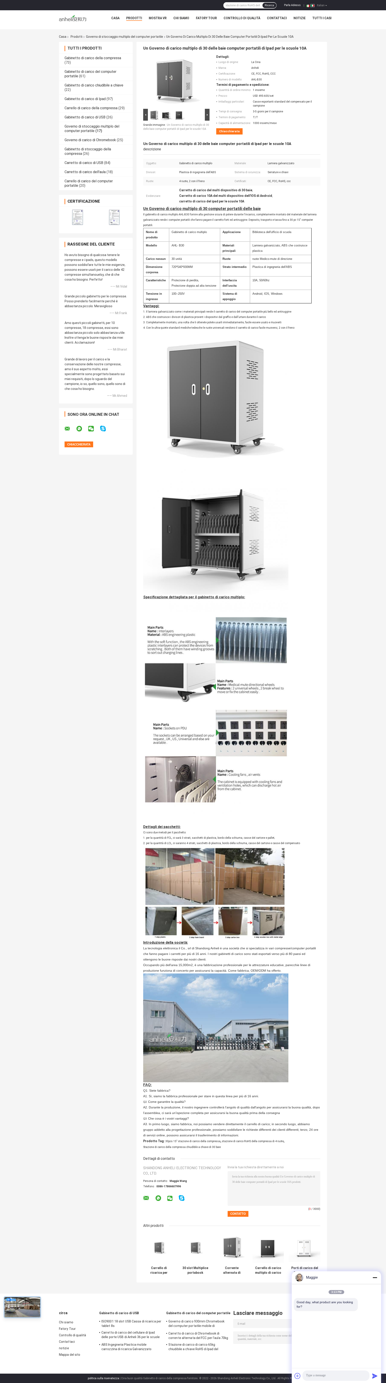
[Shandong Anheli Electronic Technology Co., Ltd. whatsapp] (82, 429)
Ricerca (269, 5)
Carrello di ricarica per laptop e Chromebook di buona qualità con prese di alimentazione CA (159, 1270)
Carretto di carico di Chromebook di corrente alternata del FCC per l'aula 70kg (198, 1336)
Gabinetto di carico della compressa (93, 58)
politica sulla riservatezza (103, 1378)
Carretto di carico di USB (84, 163)
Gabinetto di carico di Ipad (85, 99)
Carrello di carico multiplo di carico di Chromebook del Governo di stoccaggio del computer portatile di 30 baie (268, 1270)
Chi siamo (181, 18)
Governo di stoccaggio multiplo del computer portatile (124, 36)
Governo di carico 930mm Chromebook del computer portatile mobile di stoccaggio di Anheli (196, 1324)
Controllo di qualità (242, 18)
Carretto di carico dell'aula (85, 172)
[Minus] (375, 1277)
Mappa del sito (69, 1354)
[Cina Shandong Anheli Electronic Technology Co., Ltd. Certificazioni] (77, 217)
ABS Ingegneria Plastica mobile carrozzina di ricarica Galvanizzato (126, 1347)
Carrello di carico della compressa (91, 108)
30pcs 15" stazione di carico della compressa (192, 1141)
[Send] (374, 1376)
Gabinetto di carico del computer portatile (198, 1313)
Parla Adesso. (292, 5)
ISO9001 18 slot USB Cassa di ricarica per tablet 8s (131, 1324)
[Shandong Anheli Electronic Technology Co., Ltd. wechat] (93, 429)
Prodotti (134, 18)
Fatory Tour (206, 18)
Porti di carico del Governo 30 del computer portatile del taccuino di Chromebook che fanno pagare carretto (304, 1270)
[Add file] (297, 1376)
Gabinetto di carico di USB (85, 117)
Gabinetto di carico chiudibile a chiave (94, 85)
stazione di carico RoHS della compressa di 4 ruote (253, 1141)
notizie (300, 18)
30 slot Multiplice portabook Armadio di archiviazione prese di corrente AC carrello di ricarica (195, 1270)
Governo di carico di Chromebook (90, 140)
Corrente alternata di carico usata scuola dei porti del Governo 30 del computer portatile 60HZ (231, 1270)
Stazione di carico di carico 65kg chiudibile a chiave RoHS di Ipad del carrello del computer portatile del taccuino (193, 1347)
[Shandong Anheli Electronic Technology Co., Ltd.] (72, 19)
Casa (115, 18)
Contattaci (277, 18)
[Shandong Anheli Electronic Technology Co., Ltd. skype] (105, 428)
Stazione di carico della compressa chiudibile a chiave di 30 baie (182, 1147)
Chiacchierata (229, 131)
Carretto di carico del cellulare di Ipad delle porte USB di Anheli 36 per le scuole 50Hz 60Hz (130, 1335)
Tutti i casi (321, 18)
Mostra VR (158, 18)
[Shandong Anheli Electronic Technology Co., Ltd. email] (70, 429)
